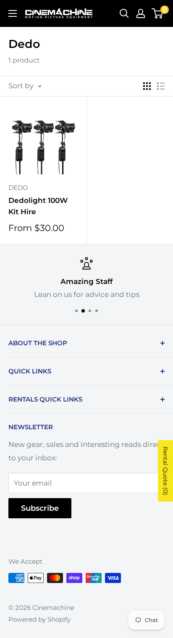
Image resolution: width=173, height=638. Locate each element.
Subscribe (40, 508)
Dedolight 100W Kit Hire (38, 205)
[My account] (140, 13)
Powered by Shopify (39, 619)
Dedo (18, 188)
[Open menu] (12, 13)
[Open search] (124, 13)
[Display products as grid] (147, 86)
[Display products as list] (161, 86)
